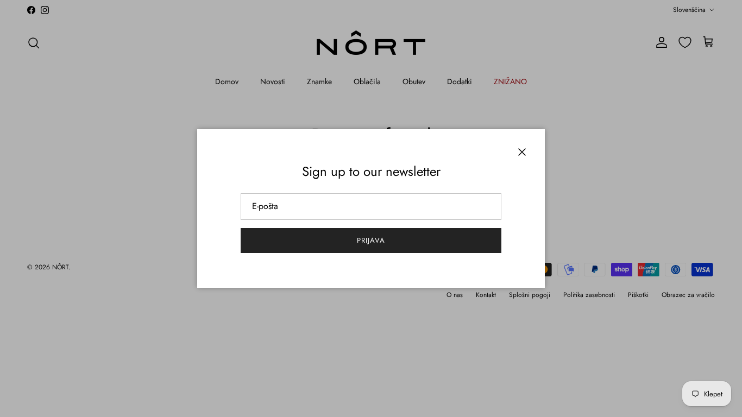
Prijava (371, 240)
